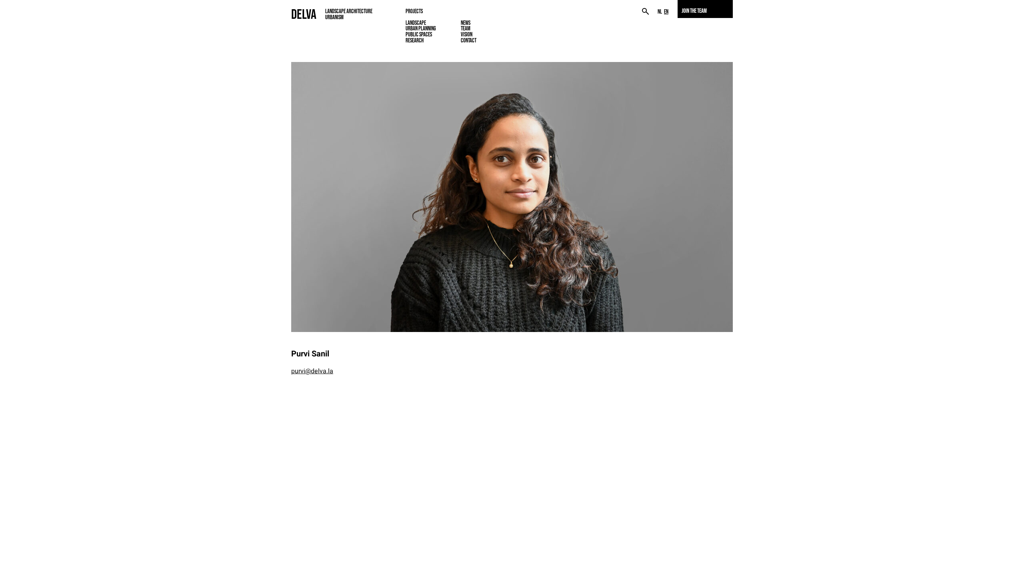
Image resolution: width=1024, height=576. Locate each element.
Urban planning (421, 28)
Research (415, 40)
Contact (468, 40)
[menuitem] (660, 12)
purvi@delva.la (312, 371)
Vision (466, 34)
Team (465, 28)
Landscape (416, 23)
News (465, 23)
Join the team (694, 11)
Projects (414, 11)
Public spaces (419, 34)
